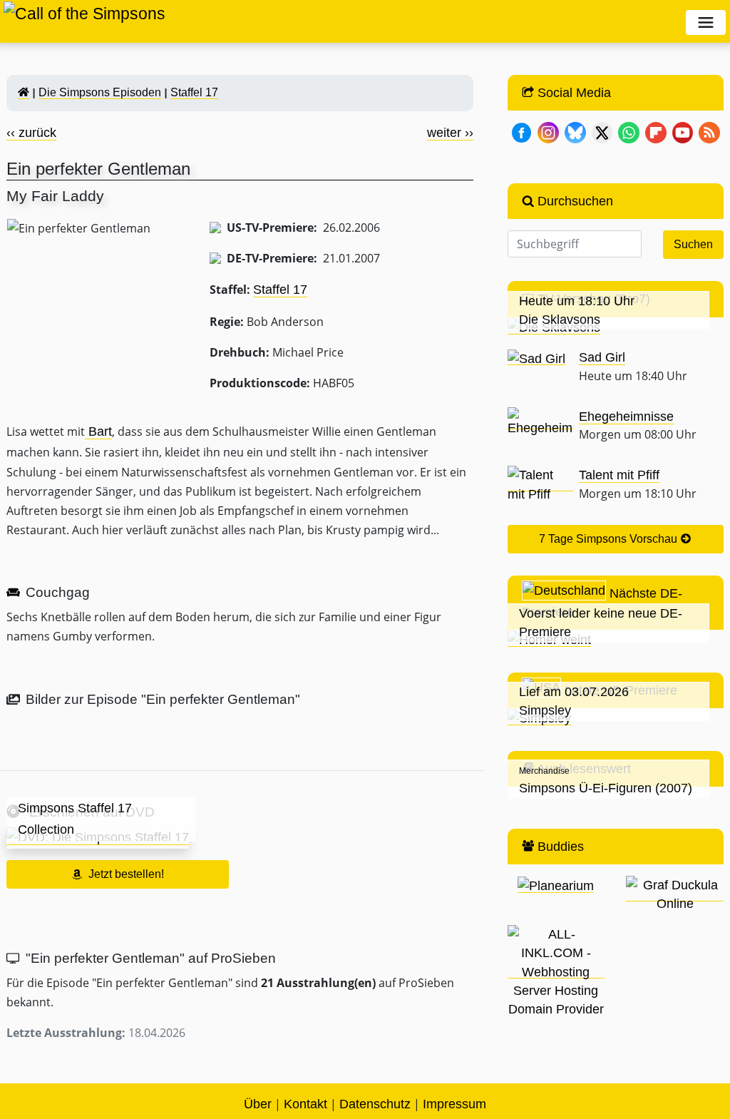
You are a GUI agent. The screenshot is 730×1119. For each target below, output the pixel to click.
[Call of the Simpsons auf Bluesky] (575, 132)
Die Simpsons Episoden (99, 92)
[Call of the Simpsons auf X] (602, 132)
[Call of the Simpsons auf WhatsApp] (628, 132)
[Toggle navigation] (706, 22)
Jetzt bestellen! (126, 874)
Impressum (454, 1104)
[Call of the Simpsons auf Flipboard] (656, 132)
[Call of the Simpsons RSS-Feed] (709, 132)
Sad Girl (602, 357)
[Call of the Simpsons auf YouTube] (683, 132)
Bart (98, 431)
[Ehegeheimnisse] (540, 421)
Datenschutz (375, 1104)
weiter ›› (450, 133)
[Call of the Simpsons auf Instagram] (548, 132)
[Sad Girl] (536, 357)
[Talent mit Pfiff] (540, 483)
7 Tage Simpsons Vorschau (609, 539)
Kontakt (305, 1104)
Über (258, 1104)
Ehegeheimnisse (626, 416)
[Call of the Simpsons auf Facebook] (522, 132)
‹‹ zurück (31, 133)
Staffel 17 (194, 92)
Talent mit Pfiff (619, 475)
